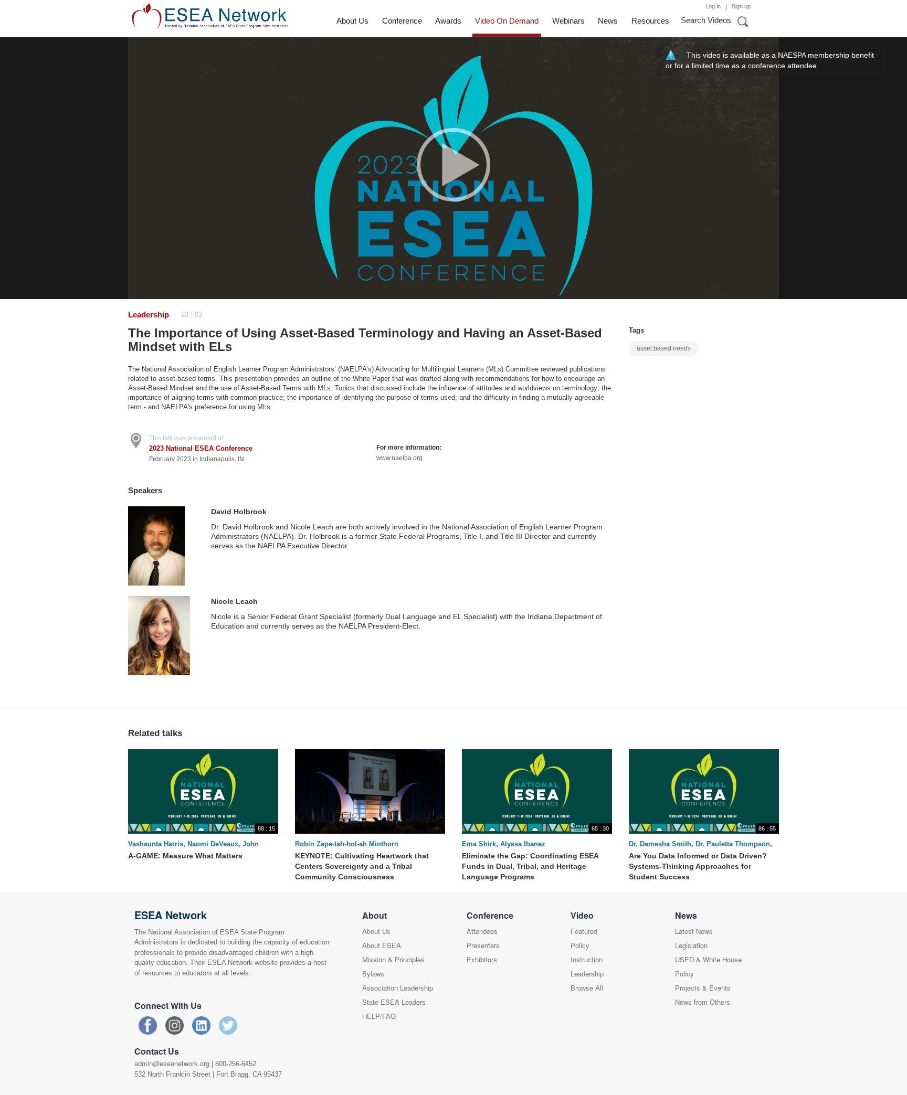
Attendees (482, 931)
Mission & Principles (393, 959)
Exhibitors (482, 959)
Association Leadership (397, 988)
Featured (584, 931)
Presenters (483, 945)
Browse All (587, 988)
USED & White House (708, 959)
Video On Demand (507, 20)
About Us (352, 20)
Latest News (694, 931)
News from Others (702, 1002)
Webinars (568, 20)
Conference (402, 20)
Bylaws (373, 974)
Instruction (587, 959)
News (608, 20)
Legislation (691, 945)
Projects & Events (703, 988)
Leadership (148, 314)
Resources (650, 20)
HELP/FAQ (379, 1016)
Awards (448, 20)
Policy (580, 945)
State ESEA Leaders (394, 1002)
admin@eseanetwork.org (171, 1063)
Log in (713, 6)
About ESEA (381, 945)
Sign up (741, 6)
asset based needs (664, 348)
